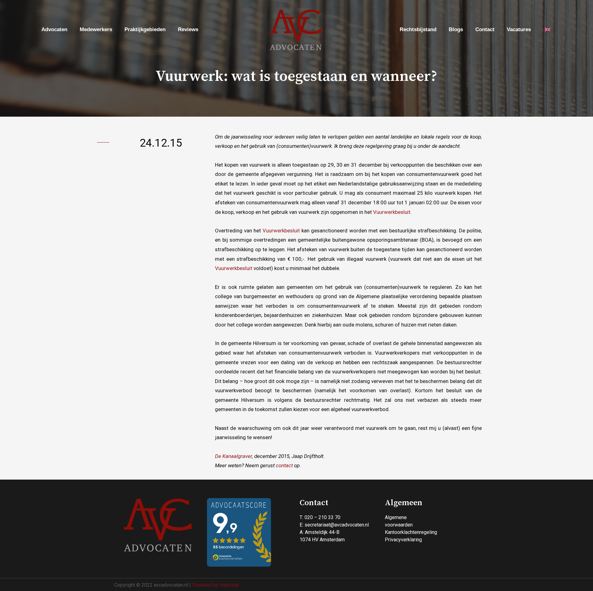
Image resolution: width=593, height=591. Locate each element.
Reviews (188, 29)
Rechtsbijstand (418, 29)
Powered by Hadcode (215, 585)
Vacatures (519, 29)
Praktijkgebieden (145, 29)
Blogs (456, 29)
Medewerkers (96, 29)
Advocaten (54, 29)
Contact (484, 29)
